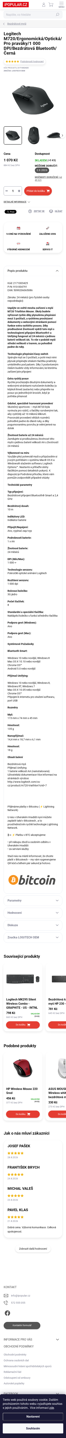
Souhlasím (33, 1428)
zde (51, 1408)
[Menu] (61, 4)
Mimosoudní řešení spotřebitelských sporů (28, 1366)
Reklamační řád (12, 1371)
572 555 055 (18, 1302)
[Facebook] (7, 1312)
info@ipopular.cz (20, 1295)
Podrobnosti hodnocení (32, 61)
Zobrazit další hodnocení (33, 1248)
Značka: (14, 71)
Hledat (57, 14)
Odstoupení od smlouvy (17, 1377)
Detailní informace (15, 202)
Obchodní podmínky (15, 1354)
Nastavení (33, 1416)
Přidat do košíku (36, 190)
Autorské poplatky (14, 1383)
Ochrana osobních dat (16, 1360)
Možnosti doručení (48, 179)
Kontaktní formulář (22, 1325)
